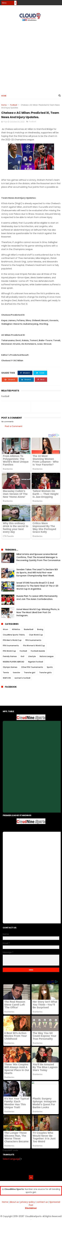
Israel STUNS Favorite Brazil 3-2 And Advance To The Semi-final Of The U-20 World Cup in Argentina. (37, 585)
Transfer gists (45, 672)
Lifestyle (32, 656)
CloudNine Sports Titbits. (14, 635)
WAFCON (7, 678)
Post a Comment (13, 426)
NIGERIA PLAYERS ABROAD (13, 661)
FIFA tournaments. (11, 645)
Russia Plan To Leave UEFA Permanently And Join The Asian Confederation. (37, 598)
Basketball (28, 629)
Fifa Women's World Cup (34, 645)
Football (13, 105)
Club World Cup (36, 635)
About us (14, 1202)
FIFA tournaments (33, 640)
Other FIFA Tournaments (32, 667)
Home (3, 96)
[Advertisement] (31, 56)
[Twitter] (59, 2)
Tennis (6, 672)
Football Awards (38, 651)
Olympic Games (10, 667)
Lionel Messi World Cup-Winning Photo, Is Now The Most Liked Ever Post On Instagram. (37, 612)
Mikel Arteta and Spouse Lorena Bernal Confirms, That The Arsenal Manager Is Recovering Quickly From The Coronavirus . (38, 559)
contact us (42, 1202)
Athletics (16, 629)
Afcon (5, 629)
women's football (22, 678)
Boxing (40, 629)
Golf (22, 656)
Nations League (46, 656)
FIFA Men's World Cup (12, 640)
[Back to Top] (31, 1177)
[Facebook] (49, 2)
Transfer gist (29, 672)
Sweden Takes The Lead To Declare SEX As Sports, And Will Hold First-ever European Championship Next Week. (37, 572)
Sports (50, 667)
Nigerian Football (35, 661)
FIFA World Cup (9, 651)
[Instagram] (54, 2)
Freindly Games (10, 656)
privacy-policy (27, 1202)
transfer (16, 672)
